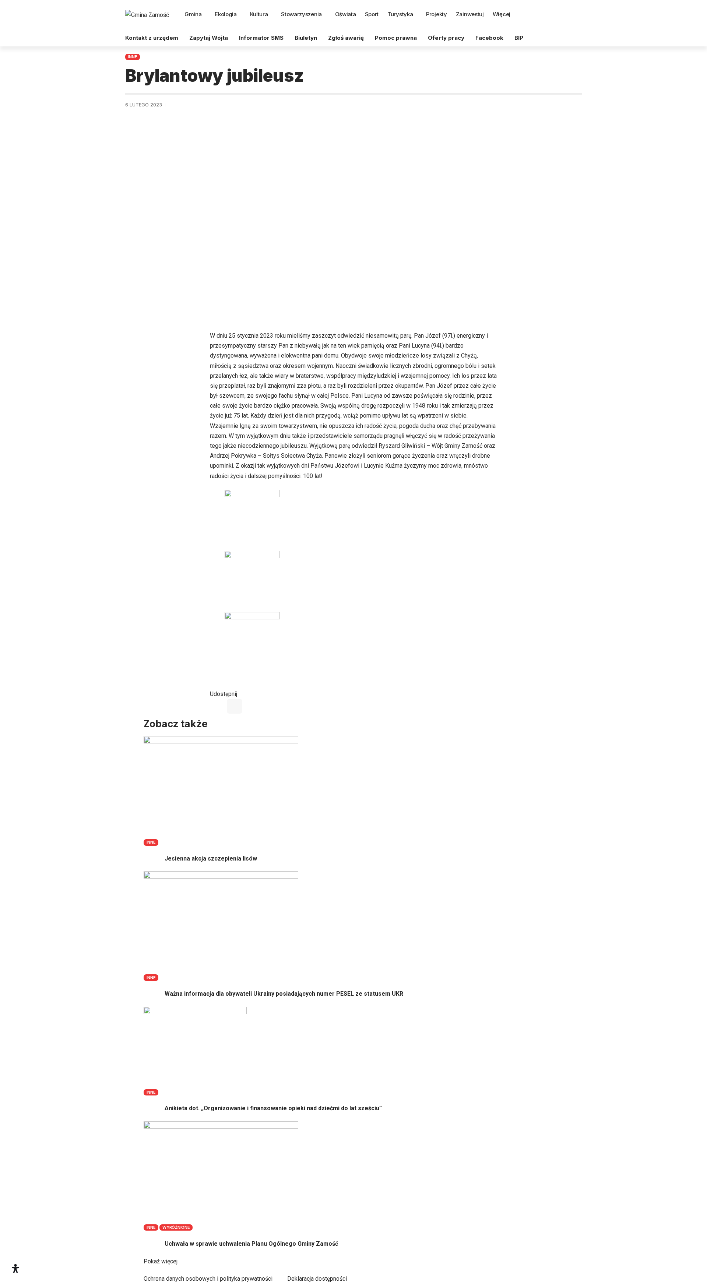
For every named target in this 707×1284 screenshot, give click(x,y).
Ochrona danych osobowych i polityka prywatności (208, 1278)
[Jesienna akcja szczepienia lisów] (221, 787)
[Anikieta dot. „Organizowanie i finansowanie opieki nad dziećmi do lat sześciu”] (195, 1047)
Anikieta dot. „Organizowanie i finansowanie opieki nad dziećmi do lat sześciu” (273, 1108)
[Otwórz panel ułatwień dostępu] (15, 1268)
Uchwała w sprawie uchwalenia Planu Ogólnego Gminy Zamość (251, 1243)
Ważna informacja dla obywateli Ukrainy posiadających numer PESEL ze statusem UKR (284, 993)
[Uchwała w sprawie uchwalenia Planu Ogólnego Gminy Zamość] (221, 1172)
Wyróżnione (176, 1227)
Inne (132, 56)
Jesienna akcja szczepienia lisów (211, 858)
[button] (575, 14)
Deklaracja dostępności (317, 1278)
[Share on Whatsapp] (234, 706)
